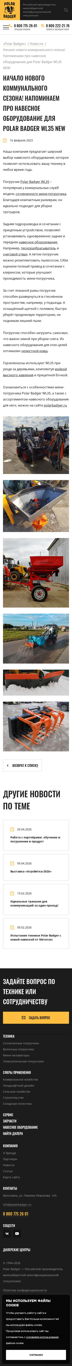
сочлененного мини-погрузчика (41, 194)
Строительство (13, 1097)
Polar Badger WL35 (34, 181)
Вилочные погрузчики (18, 1049)
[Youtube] (17, 1234)
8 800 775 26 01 (15, 1214)
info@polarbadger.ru (17, 1204)
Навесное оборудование (20, 1127)
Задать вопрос (39, 1017)
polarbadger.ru (55, 405)
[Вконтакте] (7, 1234)
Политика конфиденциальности (25, 1290)
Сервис (8, 1115)
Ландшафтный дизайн (18, 1085)
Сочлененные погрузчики (21, 1043)
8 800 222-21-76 (57, 26)
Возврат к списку (25, 765)
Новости (8, 1165)
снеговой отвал (15, 254)
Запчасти (9, 1121)
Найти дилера (13, 1134)
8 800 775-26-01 (25, 26)
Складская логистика (17, 1104)
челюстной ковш (34, 351)
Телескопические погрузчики (23, 1061)
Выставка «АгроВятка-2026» (31, 871)
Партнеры (10, 1159)
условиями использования (42, 1337)
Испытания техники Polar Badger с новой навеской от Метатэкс (35, 937)
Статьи (8, 1171)
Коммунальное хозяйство (20, 1079)
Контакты (10, 1188)
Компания (10, 1146)
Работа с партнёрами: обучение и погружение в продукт (35, 839)
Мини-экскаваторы (16, 1055)
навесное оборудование (38, 242)
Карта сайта (11, 1177)
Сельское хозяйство (16, 1091)
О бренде (9, 1153)
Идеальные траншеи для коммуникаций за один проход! (34, 903)
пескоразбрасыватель (38, 248)
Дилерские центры (16, 1250)
